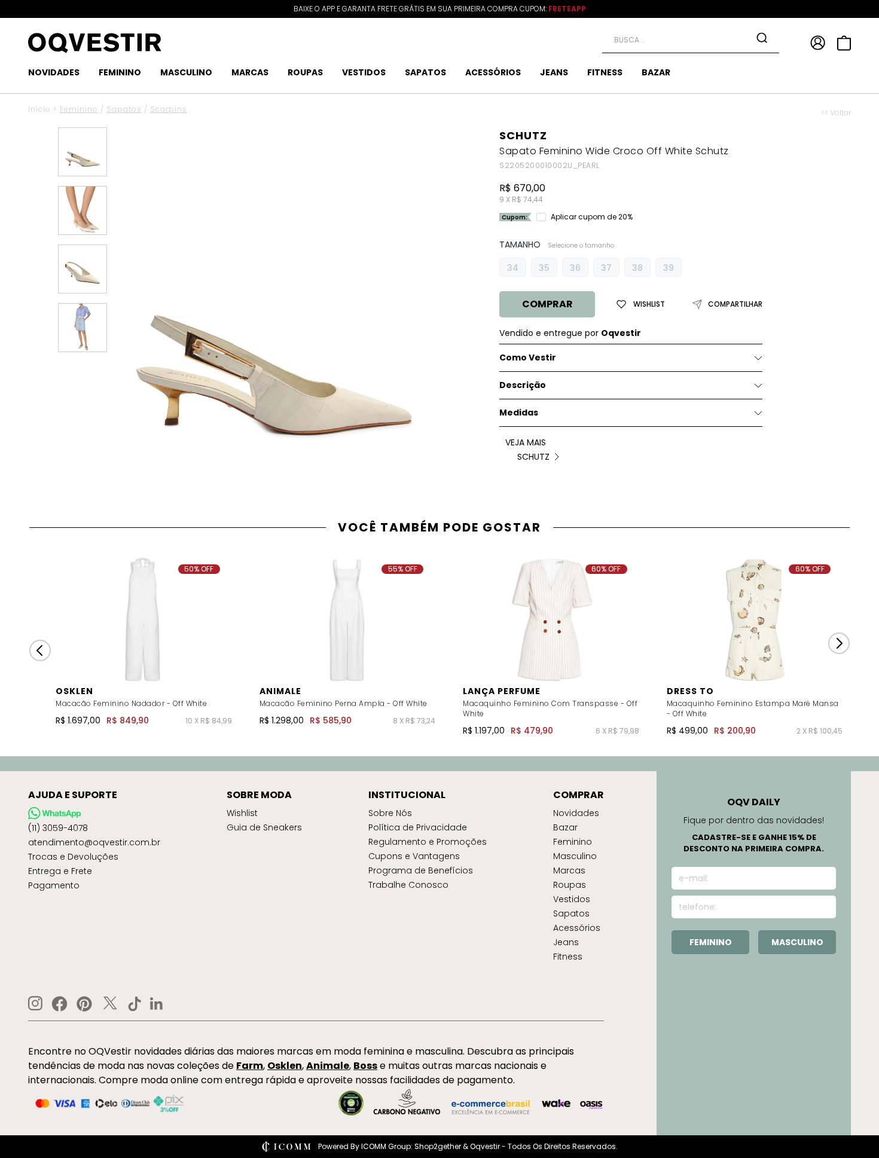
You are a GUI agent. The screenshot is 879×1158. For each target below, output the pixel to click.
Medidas (518, 412)
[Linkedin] (156, 1004)
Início (39, 109)
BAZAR (656, 72)
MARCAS (249, 72)
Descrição (522, 385)
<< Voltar (836, 113)
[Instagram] (35, 1003)
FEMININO (120, 72)
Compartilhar (735, 304)
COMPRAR (547, 304)
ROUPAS (305, 72)
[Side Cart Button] (844, 43)
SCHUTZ (523, 135)
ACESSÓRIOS (493, 72)
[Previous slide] (40, 650)
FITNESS (604, 72)
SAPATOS (425, 72)
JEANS (554, 72)
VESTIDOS (364, 72)
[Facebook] (59, 1004)
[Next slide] (839, 643)
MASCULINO (186, 72)
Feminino (79, 109)
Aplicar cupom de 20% (592, 217)
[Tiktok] (134, 1004)
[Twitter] (110, 1004)
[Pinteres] (84, 1004)
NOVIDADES (54, 72)
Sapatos (124, 109)
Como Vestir (527, 357)
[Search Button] (761, 37)
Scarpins (168, 109)
